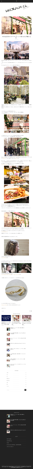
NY (16, 35)
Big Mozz (16, 158)
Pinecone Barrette (4, 257)
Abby (3, 311)
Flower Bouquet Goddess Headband (6, 274)
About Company (9, 439)
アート (8, 386)
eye (7, 374)
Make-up (8, 378)
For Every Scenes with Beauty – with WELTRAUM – (14, 444)
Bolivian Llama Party (4, 164)
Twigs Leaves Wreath (16, 274)
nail (7, 382)
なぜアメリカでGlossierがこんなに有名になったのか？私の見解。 (26, 323)
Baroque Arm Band (4, 305)
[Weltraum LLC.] (16, 8)
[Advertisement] (12, 400)
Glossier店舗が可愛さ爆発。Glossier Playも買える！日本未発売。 (16, 323)
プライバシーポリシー (10, 446)
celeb (7, 372)
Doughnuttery (4, 158)
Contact (8, 442)
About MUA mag (9, 440)
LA (7, 376)
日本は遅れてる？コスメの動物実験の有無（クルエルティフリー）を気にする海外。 (6, 323)
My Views (8, 380)
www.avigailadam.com (5, 231)
